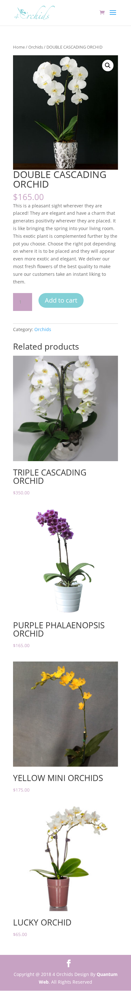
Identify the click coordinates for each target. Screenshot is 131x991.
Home (19, 47)
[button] (108, 65)
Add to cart (61, 300)
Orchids (35, 47)
